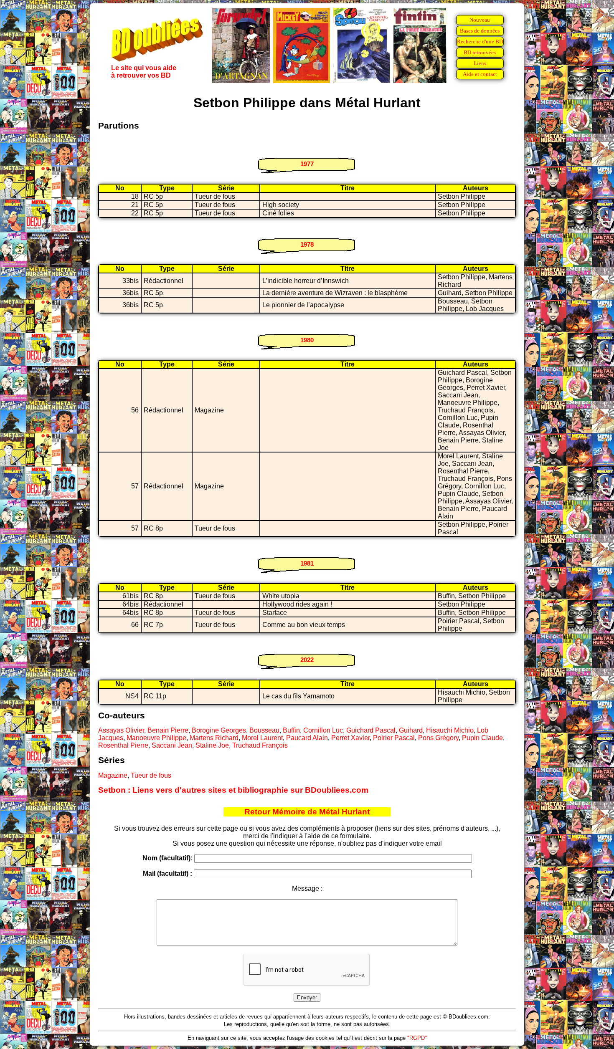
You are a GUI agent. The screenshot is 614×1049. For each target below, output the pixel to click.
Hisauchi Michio (450, 730)
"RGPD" (417, 1038)
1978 (307, 244)
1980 (307, 340)
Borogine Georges (219, 730)
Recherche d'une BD (480, 41)
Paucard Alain (307, 737)
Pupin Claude (482, 737)
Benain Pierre (167, 730)
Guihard (411, 730)
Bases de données (480, 31)
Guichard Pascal (371, 730)
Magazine (112, 775)
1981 (307, 563)
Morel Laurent (262, 737)
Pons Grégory (438, 737)
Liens (480, 63)
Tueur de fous (151, 775)
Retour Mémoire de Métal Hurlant (307, 811)
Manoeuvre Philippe (156, 737)
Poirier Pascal (394, 737)
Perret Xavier (350, 737)
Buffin (291, 730)
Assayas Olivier (121, 730)
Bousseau (264, 730)
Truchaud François (260, 745)
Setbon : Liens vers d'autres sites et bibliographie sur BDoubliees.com (233, 790)
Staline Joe (212, 745)
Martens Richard (214, 737)
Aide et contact (480, 74)
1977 (307, 163)
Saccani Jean (172, 745)
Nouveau (479, 20)
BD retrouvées (480, 52)
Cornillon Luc (323, 730)
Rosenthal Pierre (123, 745)
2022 (307, 659)
